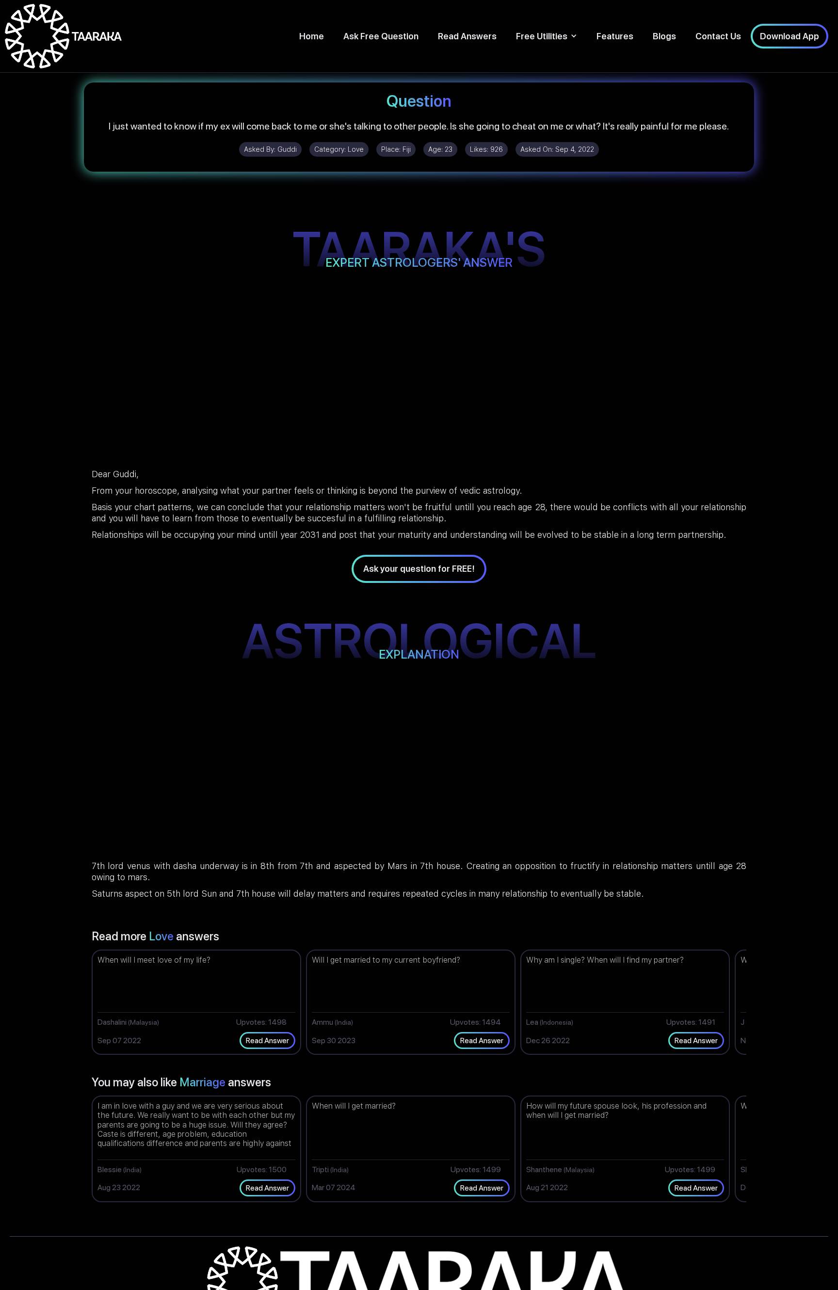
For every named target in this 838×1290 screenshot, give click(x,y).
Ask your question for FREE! (419, 569)
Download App (789, 36)
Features (614, 36)
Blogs (664, 36)
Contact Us (718, 36)
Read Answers (467, 36)
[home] (63, 36)
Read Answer (267, 1040)
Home (311, 36)
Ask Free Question (381, 36)
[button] (546, 36)
